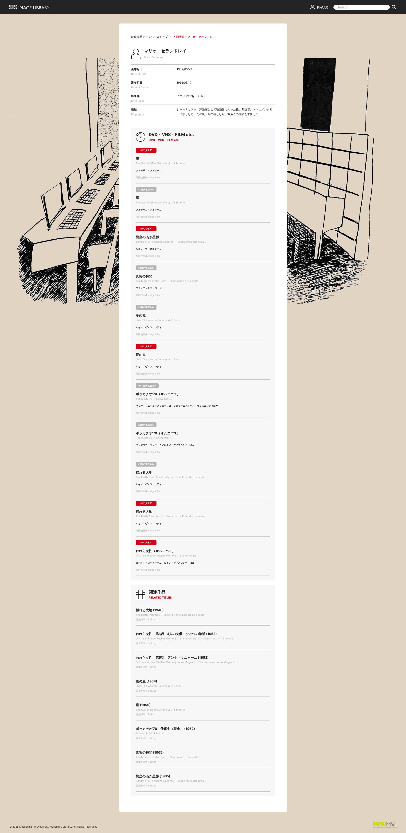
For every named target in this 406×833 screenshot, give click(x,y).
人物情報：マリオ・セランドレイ (194, 37)
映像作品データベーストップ (149, 37)
